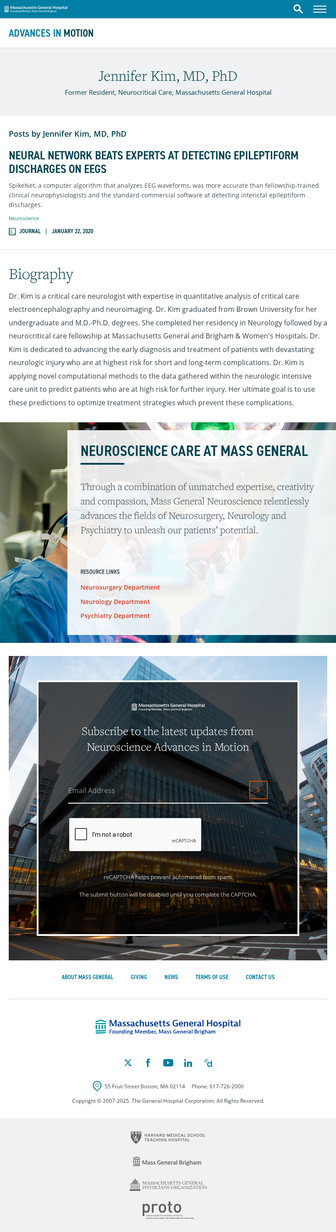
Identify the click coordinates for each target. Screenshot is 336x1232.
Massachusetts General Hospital (35, 8)
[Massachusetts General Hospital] (167, 1027)
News (171, 977)
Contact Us (260, 977)
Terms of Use (212, 977)
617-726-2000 (227, 1086)
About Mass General (87, 977)
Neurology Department (115, 601)
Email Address (91, 790)
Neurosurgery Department (120, 587)
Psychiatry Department (115, 615)
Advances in (51, 33)
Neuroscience (24, 218)
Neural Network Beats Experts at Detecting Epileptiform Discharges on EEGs (154, 162)
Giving (139, 977)
